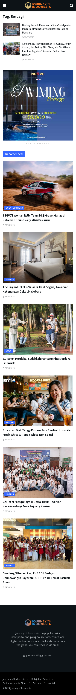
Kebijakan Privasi (40, 679)
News (8, 351)
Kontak (51, 683)
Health (10, 422)
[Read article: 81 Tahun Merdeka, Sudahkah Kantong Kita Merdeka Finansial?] (38, 329)
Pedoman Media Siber (15, 683)
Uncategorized (14, 207)
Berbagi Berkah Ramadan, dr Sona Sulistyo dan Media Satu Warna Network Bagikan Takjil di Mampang (46, 28)
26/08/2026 (9, 368)
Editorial (37, 683)
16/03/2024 (29, 59)
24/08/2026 (9, 587)
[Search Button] (71, 5)
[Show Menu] (4, 5)
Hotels (10, 279)
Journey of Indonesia (14, 679)
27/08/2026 (9, 296)
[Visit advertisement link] (38, 105)
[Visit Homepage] (38, 5)
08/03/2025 (29, 37)
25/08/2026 (9, 511)
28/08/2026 (9, 225)
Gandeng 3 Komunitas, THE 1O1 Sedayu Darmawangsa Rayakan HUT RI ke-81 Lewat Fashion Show (36, 577)
